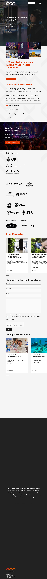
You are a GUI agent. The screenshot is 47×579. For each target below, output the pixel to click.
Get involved (12, 8)
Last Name (8, 288)
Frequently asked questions (17, 114)
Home (7, 8)
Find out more (11, 79)
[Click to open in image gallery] (12, 46)
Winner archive (14, 118)
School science (14, 110)
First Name (8, 283)
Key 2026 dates (14, 105)
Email (7, 293)
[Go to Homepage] (23, 570)
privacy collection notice (12, 318)
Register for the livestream (12, 142)
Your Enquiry (9, 298)
